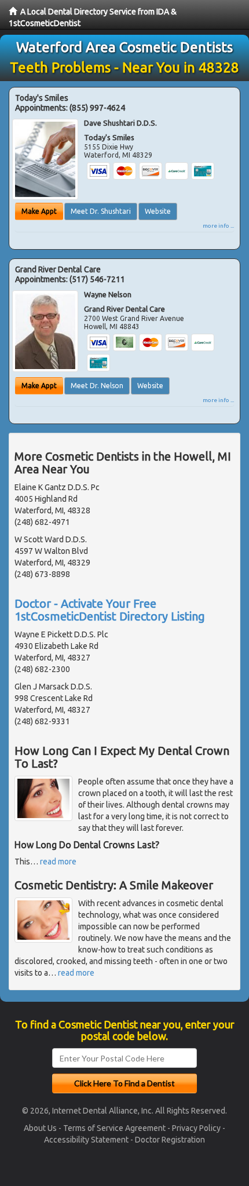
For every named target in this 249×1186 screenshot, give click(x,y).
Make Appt (39, 211)
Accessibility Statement (86, 1139)
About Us (40, 1128)
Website (158, 211)
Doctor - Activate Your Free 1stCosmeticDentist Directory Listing (109, 610)
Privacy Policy (196, 1128)
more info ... (218, 225)
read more (58, 861)
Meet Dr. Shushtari (101, 211)
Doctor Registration (170, 1139)
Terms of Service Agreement (114, 1128)
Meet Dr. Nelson (97, 385)
